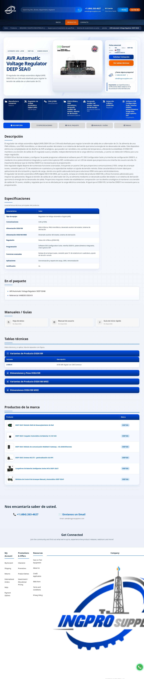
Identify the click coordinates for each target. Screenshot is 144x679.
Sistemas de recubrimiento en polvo (88, 28)
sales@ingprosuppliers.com (93, 11)
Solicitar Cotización (121, 57)
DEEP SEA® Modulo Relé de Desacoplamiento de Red (34, 425)
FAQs (6, 587)
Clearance (21, 563)
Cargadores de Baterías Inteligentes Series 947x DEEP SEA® (37, 468)
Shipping (8, 568)
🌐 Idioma (122, 10)
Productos (71, 22)
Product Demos (23, 574)
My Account (9, 563)
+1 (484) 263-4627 (93, 8)
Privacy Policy (38, 595)
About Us (36, 568)
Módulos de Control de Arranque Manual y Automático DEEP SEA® (39, 479)
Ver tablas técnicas (121, 63)
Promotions (22, 568)
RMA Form (36, 582)
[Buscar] (78, 9)
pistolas (104, 28)
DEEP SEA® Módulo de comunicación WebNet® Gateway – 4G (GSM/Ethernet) (43, 447)
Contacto (84, 22)
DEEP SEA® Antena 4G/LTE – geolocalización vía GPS (34, 458)
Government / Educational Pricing (23, 582)
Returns (7, 574)
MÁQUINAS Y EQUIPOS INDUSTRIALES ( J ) (32, 28)
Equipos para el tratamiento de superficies (61, 28)
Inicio (58, 22)
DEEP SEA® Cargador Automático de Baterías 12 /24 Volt (36, 436)
